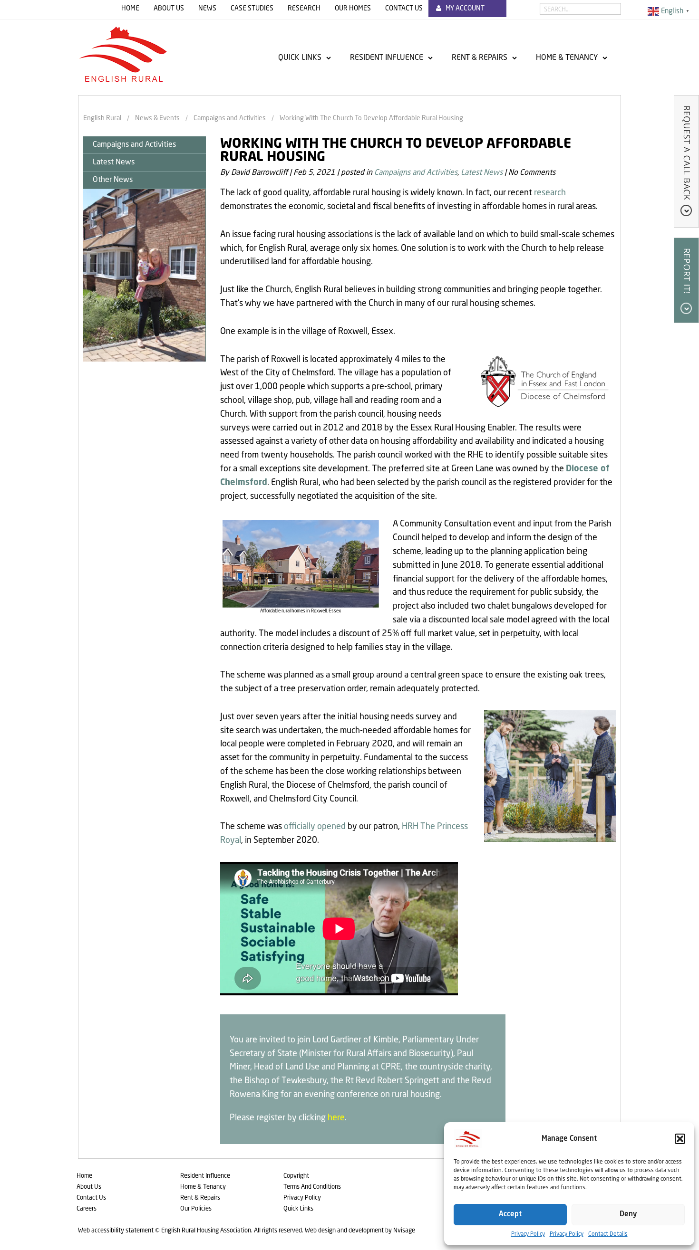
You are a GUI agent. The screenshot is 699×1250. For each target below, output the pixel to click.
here (336, 1118)
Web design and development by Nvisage (360, 1231)
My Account (465, 8)
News (207, 8)
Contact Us (404, 8)
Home (130, 8)
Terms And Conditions (312, 1187)
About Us (169, 8)
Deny (628, 1214)
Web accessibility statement (116, 1231)
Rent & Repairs (479, 58)
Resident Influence (386, 58)
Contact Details (608, 1234)
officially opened (315, 826)
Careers (87, 1209)
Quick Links (299, 58)
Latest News (114, 162)
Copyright (296, 1176)
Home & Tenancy (567, 58)
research (550, 193)
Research (304, 8)
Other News (113, 180)
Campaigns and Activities (134, 145)
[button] (680, 1139)
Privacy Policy (528, 1234)
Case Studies (252, 8)
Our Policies (196, 1209)
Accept (510, 1214)
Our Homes (353, 8)
